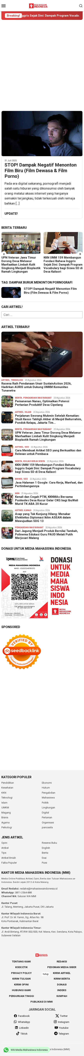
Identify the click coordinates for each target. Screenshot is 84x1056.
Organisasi (48, 822)
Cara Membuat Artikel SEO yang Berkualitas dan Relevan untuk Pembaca (48, 452)
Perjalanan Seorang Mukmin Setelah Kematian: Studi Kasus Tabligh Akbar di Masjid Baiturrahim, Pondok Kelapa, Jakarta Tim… (48, 419)
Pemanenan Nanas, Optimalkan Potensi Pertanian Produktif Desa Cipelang (42, 403)
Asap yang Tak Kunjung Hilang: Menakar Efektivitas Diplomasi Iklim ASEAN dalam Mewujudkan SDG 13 (43, 517)
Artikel (5, 380)
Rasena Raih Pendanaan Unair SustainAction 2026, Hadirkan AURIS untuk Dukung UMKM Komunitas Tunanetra (36, 387)
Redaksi (62, 961)
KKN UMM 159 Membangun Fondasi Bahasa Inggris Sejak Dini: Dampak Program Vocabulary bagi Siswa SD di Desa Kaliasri (63, 264)
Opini (4, 842)
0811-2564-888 (23, 892)
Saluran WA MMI (27, 896)
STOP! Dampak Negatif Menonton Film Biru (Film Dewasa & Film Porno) (40, 170)
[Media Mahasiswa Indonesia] (39, 5)
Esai (44, 857)
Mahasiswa (48, 797)
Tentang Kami (21, 961)
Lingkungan (48, 807)
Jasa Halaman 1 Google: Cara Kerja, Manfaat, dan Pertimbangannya (49, 484)
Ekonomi (47, 782)
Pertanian (47, 817)
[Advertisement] (42, 65)
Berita (18, 398)
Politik (45, 802)
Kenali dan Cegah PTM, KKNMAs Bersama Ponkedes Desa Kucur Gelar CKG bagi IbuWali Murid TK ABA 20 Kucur (46, 500)
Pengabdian (48, 792)
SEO (27, 447)
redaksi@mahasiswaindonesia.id (38, 888)
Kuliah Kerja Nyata (34, 461)
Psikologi (6, 827)
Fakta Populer (9, 862)
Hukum (46, 787)
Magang (6, 812)
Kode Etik (21, 967)
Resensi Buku (49, 842)
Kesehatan (7, 787)
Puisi (44, 862)
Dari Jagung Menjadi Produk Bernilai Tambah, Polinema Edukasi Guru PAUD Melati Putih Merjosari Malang (46, 534)
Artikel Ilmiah (23, 510)
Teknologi (17, 380)
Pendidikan (7, 782)
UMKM (5, 807)
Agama (5, 822)
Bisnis (18, 479)
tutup (45, 974)
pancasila (47, 827)
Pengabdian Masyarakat (37, 398)
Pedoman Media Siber (61, 967)
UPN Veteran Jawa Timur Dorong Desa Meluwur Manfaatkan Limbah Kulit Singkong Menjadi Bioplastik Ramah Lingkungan (20, 264)
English (46, 847)
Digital (45, 812)
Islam (28, 412)
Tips (3, 852)
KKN (17, 493)
